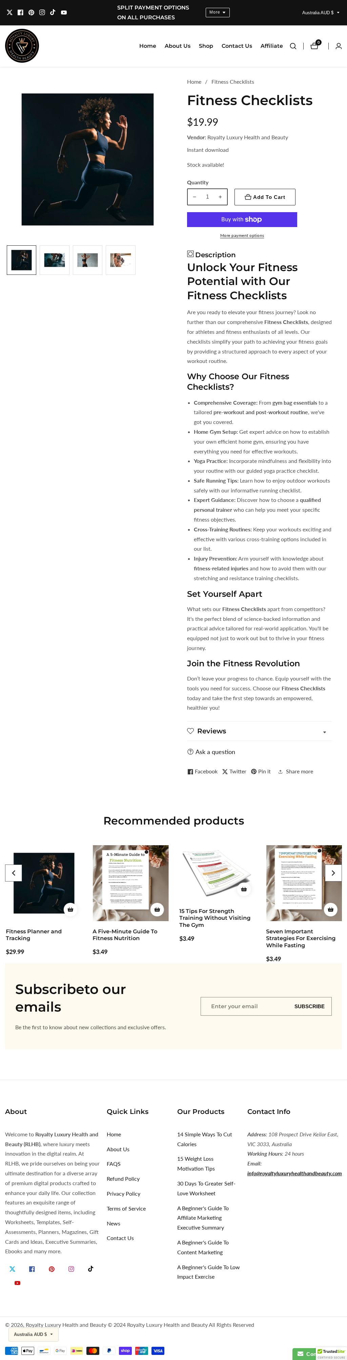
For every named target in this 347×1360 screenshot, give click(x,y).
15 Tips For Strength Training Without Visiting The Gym (214, 918)
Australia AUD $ (318, 12)
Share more (299, 771)
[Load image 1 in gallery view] (21, 260)
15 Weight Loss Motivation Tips (196, 1163)
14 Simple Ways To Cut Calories (204, 1139)
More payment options (242, 235)
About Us (177, 46)
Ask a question (215, 751)
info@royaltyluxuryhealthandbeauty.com (294, 1173)
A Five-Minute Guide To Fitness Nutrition (124, 935)
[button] (13, 873)
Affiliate (272, 46)
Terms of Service (126, 1208)
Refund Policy (123, 1178)
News (113, 1223)
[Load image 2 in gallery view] (54, 260)
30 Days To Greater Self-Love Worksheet (206, 1188)
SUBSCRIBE (309, 1006)
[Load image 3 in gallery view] (87, 260)
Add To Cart (269, 197)
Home (147, 46)
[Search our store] (296, 46)
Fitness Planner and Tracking (33, 935)
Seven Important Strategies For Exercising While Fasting (300, 938)
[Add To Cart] (70, 909)
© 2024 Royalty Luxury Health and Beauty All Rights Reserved (181, 1324)
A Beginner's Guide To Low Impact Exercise (208, 1272)
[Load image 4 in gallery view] (120, 260)
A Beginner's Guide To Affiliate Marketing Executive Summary (203, 1218)
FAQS (114, 1163)
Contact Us (237, 46)
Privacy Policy (123, 1193)
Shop (206, 46)
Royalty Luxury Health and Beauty (66, 1324)
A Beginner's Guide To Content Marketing (203, 1247)
